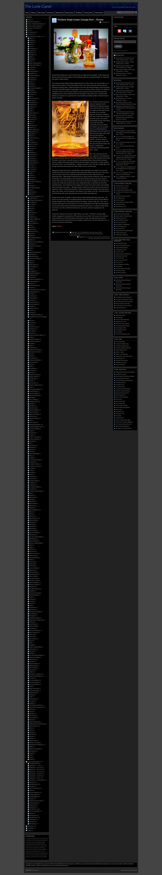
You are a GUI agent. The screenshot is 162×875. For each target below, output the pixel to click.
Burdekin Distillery (34, 273)
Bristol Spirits (33, 264)
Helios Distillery (34, 412)
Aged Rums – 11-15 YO (36, 771)
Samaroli (32, 651)
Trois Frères (33, 715)
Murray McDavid (34, 541)
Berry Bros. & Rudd (34, 246)
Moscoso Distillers (34, 532)
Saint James (33, 649)
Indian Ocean (33, 113)
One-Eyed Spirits (34, 578)
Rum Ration (119, 266)
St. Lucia (32, 167)
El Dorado (32, 370)
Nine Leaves (33, 555)
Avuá (31, 225)
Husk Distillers (33, 422)
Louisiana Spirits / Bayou (36, 491)
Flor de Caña (33, 383)
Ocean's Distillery (34, 568)
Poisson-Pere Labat (35, 593)
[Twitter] (125, 31)
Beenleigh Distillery (34, 237)
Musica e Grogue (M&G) (36, 543)
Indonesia (32, 115)
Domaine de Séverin (35, 352)
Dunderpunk (119, 317)
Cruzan (31, 324)
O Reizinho (32, 566)
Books (29, 19)
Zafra (31, 755)
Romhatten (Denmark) (121, 256)
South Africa (33, 161)
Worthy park (33, 751)
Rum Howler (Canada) (122, 405)
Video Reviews (99, 12)
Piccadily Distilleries (35, 589)
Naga (31, 547)
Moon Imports (33, 530)
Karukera (32, 449)
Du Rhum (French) (120, 382)
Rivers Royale (33, 624)
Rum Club (32, 636)
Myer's (31, 545)
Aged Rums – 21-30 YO (36, 776)
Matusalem (32, 501)
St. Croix (32, 165)
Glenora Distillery (34, 393)
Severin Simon (33, 667)
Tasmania (32, 177)
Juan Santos (33, 445)
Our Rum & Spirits (34, 580)
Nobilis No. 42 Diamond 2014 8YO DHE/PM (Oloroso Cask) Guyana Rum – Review (125, 108)
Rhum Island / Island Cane (36, 620)
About (27, 12)
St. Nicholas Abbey (34, 682)
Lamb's (31, 470)
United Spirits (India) (35, 722)
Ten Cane (32, 701)
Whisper (32, 738)
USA (79, 235)
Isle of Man (32, 117)
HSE (31, 420)
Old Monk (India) (34, 574)
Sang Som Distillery (35, 657)
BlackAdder (32, 254)
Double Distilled (34, 794)
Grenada (32, 100)
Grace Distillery (33, 399)
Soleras (31, 813)
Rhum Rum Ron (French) (122, 393)
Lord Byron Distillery (35, 487)
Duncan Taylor (33, 362)
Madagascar (33, 125)
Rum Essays (41, 12)
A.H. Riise (32, 204)
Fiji (30, 96)
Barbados (32, 54)
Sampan (32, 653)
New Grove (32, 551)
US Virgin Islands (34, 187)
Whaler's (32, 736)
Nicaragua (32, 142)
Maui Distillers (33, 503)
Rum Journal (119, 262)
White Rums (33, 823)
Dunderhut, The (120, 384)
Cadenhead (33, 275)
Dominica (32, 86)
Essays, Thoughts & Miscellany (35, 24)
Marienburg (32, 497)
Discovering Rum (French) (122, 378)
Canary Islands (33, 71)
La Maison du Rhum (35, 466)
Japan (31, 121)
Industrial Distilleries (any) (36, 426)
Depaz (31, 337)
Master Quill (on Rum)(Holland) (124, 216)
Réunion (32, 156)
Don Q (31, 354)
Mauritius (32, 133)
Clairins (31, 790)
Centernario (33, 296)
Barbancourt (33, 231)
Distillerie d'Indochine (35, 349)
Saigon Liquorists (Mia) (35, 647)
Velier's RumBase (120, 364)
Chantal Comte (33, 302)
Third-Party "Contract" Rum (36, 707)
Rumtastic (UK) (120, 418)
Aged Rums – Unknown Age (37, 780)
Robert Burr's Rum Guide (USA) (124, 356)
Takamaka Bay (33, 692)
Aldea (31, 210)
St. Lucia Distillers (34, 680)
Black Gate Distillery (35, 252)
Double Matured (34, 796)
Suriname (32, 171)
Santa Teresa (33, 659)
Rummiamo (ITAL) (120, 270)
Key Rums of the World (33, 28)
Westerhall (32, 734)
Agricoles (32, 782)
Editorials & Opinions (33, 21)
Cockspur (32, 312)
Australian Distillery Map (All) (123, 348)
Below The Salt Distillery (36, 242)
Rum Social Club (120, 228)
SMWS (31, 672)
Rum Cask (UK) (120, 258)
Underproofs (33, 819)
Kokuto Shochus (34, 803)
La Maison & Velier (34, 464)
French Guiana (33, 98)
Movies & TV (31, 34)
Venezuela (32, 192)
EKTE (31, 366)
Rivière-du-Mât (33, 626)
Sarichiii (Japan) (120, 200)
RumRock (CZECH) (121, 272)
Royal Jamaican (34, 632)
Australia (32, 50)
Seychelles (32, 158)
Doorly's (32, 356)
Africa (31, 38)
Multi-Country (33, 138)
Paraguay (32, 148)
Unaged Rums (33, 817)
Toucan (31, 711)
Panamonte (32, 586)
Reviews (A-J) (59, 12)
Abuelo (31, 208)
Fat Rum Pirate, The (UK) (122, 186)
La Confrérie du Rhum (35, 460)
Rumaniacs (50, 12)
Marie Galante (33, 129)
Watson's (32, 732)
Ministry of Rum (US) (121, 218)
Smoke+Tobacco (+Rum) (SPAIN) (124, 202)
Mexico (31, 136)
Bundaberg (32, 271)
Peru (31, 150)
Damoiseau (32, 329)
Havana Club (33, 408)
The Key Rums (88, 12)
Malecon (32, 495)
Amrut (31, 215)
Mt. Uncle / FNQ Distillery (36, 537)
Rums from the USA (105, 238)
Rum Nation (33, 638)
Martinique (32, 131)
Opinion (33, 12)
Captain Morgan (34, 281)
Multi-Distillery (33, 539)
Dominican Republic (35, 88)
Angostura (32, 217)
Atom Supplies (33, 223)
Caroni (31, 283)
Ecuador (32, 90)
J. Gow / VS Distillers (35, 437)
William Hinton (33, 740)
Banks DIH (32, 229)
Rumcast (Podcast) (121, 307)
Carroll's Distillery (34, 285)
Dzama (31, 364)
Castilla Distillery (34, 292)
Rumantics (118, 415)
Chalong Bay (33, 298)
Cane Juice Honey (89, 236)
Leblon (31, 474)
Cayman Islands (34, 75)
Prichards (32, 599)
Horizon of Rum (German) (122, 319)
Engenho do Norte (34, 374)
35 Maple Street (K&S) (35, 200)
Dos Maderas (33, 358)
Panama (32, 146)
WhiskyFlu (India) (120, 204)
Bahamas (32, 52)
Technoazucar (33, 699)
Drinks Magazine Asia (121, 350)
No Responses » (105, 22)
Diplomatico (33, 347)
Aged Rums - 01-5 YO (77, 232)
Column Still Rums (34, 792)
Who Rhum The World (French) (124, 428)
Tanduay (32, 695)
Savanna (32, 661)
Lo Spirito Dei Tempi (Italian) (123, 389)
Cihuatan (32, 306)
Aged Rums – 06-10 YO (36, 769)
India (31, 111)
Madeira (32, 127)
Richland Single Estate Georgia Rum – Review (80, 19)
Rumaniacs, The (120, 413)
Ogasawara (32, 570)
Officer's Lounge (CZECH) (122, 323)
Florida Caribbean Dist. (35, 385)
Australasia (32, 48)
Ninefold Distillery (34, 557)
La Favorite (32, 462)
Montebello (32, 526)
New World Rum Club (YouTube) (124, 301)
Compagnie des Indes (35, 314)
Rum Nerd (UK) (120, 411)
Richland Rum (97, 238)
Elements (32, 372)
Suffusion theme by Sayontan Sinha (129, 870)
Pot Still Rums (33, 809)
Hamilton (32, 403)
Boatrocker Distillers (35, 258)
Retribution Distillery (35, 618)
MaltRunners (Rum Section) (123, 196)
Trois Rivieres (33, 717)
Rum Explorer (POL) (121, 328)
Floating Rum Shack (121, 249)
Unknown (32, 185)
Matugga (32, 499)
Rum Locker (119, 409)
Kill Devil (32, 451)
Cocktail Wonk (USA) (121, 243)
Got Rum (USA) (120, 252)
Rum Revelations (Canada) (123, 268)
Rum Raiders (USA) (121, 330)
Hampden (32, 406)
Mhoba (31, 514)
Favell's (31, 381)
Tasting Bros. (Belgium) (122, 234)
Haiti (31, 109)
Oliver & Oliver (33, 576)
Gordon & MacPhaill (35, 395)
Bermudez (32, 244)
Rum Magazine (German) (122, 264)
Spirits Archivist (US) (121, 232)
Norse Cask (33, 561)
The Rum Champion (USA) (123, 334)
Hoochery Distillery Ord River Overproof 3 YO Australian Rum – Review (126, 138)
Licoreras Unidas (34, 480)
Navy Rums (32, 805)
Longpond (32, 482)
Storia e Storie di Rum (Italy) (123, 420)
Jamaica (32, 119)
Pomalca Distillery (34, 595)
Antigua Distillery (34, 219)
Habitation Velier (34, 401)
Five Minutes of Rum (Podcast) (124, 297)
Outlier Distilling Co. (35, 582)
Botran (31, 262)
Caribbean (32, 73)
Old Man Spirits (33, 572)
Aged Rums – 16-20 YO (36, 774)
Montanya (32, 524)
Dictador (32, 343)
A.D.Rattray (32, 202)
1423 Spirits (33, 198)
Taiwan (31, 175)
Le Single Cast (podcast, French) (124, 299)
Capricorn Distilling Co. (35, 279)
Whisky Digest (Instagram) (122, 426)
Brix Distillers (33, 267)
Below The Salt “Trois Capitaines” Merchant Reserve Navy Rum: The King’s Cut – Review (125, 117)
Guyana (32, 106)
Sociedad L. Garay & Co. (36, 674)
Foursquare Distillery (35, 389)
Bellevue (32, 240)
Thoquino (32, 709)
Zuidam (31, 759)
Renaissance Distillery (35, 611)
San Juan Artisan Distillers (36, 655)
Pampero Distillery (34, 584)
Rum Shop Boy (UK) (121, 226)
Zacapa (31, 753)
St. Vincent (32, 169)
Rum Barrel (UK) (120, 198)
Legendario (32, 476)
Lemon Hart (33, 478)
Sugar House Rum (34, 688)
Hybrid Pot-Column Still (35, 800)
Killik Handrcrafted (34, 453)
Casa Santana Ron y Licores (37, 289)
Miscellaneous (31, 32)
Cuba (31, 81)
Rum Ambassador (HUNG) (122, 325)
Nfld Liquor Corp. (34, 553)
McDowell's (32, 505)
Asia (31, 46)
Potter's (31, 597)
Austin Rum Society (121, 374)
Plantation (32, 591)
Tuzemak (32, 719)
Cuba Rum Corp (34, 327)
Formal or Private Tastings (34, 26)
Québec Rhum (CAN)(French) (123, 254)
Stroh (31, 686)
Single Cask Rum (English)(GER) (124, 230)
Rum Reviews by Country (83, 233)
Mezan (31, 512)
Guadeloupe (33, 102)
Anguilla (32, 40)
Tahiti (31, 173)
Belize (31, 57)
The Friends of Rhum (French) (123, 424)
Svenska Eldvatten (34, 690)
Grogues (32, 798)
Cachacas (32, 786)
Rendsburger (33, 613)
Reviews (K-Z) (69, 12)
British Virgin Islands (35, 63)
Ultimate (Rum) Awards (122, 360)
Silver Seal (32, 670)
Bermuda (32, 59)
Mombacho (32, 522)
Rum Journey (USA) (121, 222)
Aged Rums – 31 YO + (35, 778)
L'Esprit (31, 458)
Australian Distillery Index (122, 346)
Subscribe (118, 46)
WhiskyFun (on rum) (121, 206)
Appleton (32, 221)
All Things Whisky (120, 341)
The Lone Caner (38, 6)
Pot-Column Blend (34, 811)
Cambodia (32, 67)
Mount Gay (32, 534)
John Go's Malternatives (122, 188)
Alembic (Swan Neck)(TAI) (122, 214)
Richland (75, 233)
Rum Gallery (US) (120, 403)
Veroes (31, 730)
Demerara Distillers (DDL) (36, 335)
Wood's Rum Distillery (35, 749)
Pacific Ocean (33, 144)
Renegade (32, 615)
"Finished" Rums (34, 763)
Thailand (32, 179)
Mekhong (32, 507)
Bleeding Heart (33, 256)
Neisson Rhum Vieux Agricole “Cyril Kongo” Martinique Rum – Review (126, 132)
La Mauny (32, 468)
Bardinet (32, 235)
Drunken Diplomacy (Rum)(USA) (124, 380)
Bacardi (31, 227)
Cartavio (32, 287)
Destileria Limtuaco (34, 339)
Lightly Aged (105, 236)
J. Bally (31, 435)
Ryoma (31, 640)
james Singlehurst (120, 130)
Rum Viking (119, 332)
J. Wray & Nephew (34, 439)
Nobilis (31, 559)
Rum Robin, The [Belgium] (122, 224)
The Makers (78, 12)
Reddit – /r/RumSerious (122, 354)
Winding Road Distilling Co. (37, 744)
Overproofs (32, 807)
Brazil (31, 61)
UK (30, 183)
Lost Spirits (32, 489)
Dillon (31, 345)
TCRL (31, 697)
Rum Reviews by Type (33, 761)
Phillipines (32, 152)
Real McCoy (33, 607)
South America (33, 163)
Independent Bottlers (35, 424)
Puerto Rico (33, 154)
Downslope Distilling (35, 360)
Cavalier (32, 294)
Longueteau (33, 485)
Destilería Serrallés (34, 341)
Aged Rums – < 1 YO (35, 765)
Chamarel (32, 300)
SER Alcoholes (33, 665)
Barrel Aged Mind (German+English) (125, 376)
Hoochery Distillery (34, 418)
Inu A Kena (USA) (120, 386)
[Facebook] (130, 31)
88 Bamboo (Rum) (120, 315)
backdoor (61, 232)
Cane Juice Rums (94, 232)
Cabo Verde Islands (35, 65)
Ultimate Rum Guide (121, 362)
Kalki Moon (32, 447)
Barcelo (31, 233)
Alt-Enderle (32, 212)
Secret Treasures (34, 663)
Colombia (32, 77)
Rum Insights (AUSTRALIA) (123, 407)
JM (30, 443)
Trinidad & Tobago (34, 181)
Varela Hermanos (34, 726)
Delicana (32, 333)
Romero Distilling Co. (35, 630)
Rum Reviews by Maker (94, 233)
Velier (31, 728)
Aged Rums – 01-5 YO (35, 767)
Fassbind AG (33, 378)
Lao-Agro (32, 472)
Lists (29, 30)
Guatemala (32, 104)
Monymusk (32, 528)
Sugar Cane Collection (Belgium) (124, 422)
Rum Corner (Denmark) (122, 397)
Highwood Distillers (34, 414)
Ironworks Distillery (34, 428)
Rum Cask (32, 634)
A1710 (31, 206)
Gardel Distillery (34, 391)
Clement (32, 310)
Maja (31, 493)
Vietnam (32, 194)
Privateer (32, 601)
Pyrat (31, 605)
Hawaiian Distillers (34, 410)
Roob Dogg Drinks (120, 395)
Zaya (31, 757)
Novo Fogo (32, 564)
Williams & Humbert (35, 742)
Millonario (32, 516)
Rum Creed (119, 399)
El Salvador (32, 92)
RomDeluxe (33, 628)
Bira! (31, 250)
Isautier (31, 430)
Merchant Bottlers (34, 509)
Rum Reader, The (120, 358)
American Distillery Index (122, 343)
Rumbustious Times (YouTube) (124, 305)
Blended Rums (85, 232)
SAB (31, 643)
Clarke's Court (33, 308)
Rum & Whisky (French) (122, 220)
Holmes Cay (33, 416)
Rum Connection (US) (121, 260)
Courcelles (32, 322)
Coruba (31, 320)
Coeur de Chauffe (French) (123, 245)
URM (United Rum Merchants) (37, 724)
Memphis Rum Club (121, 321)
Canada (32, 69)
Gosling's (32, 397)
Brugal (31, 269)
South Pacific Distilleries (36, 676)
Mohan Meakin (33, 520)
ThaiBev (32, 703)
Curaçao (32, 84)
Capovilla (32, 277)
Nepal (31, 140)
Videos (29, 830)
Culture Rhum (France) (122, 247)
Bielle (31, 248)
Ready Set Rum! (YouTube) (123, 303)
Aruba (31, 44)
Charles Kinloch (34, 304)
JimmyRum (32, 441)
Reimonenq (33, 609)
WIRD (31, 746)
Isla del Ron (33, 433)
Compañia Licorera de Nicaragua (38, 316)
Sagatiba (32, 645)
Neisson (32, 549)
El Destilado (33, 368)
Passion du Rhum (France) (123, 391)
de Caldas (32, 331)
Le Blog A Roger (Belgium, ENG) (124, 190)
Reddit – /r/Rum (120, 352)
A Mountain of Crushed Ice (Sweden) (125, 372)
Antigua (31, 42)
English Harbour (34, 376)
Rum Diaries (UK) (120, 401)
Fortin (31, 387)
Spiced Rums (33, 815)
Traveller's (32, 713)
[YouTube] (119, 31)
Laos (31, 123)
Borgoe (31, 260)
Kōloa (31, 455)
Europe (31, 94)
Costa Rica (32, 79)
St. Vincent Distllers (34, 684)
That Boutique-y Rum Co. (36, 705)
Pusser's (32, 603)
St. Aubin (32, 678)
